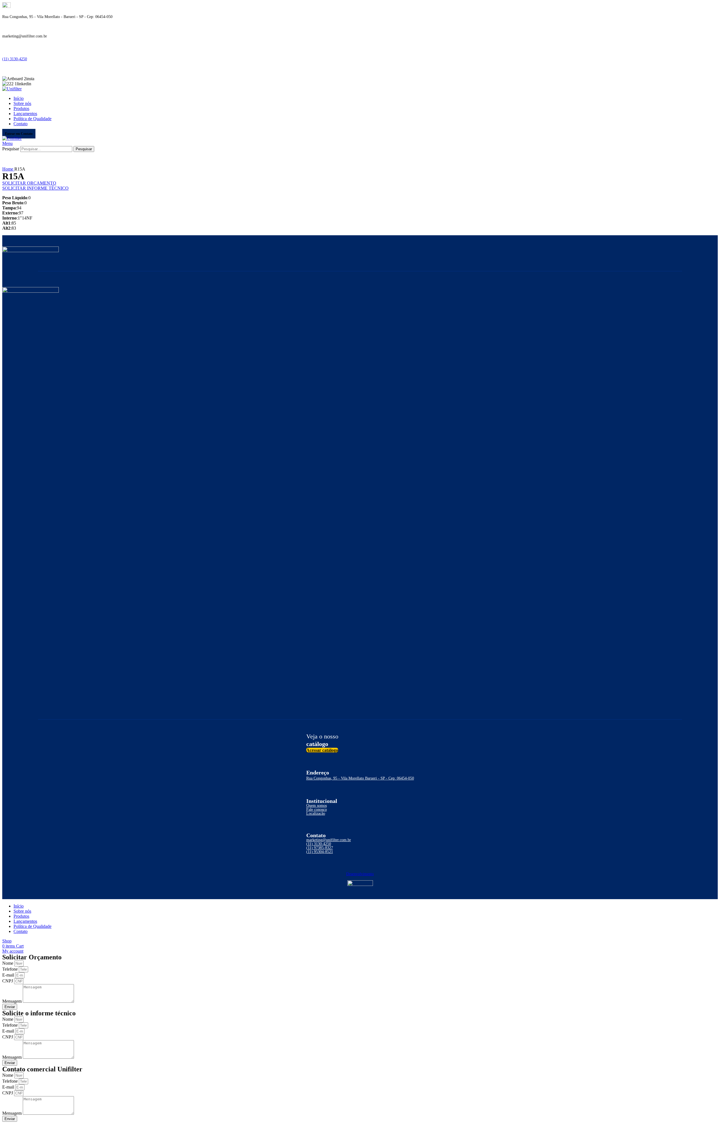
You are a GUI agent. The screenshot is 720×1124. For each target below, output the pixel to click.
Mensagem (12, 1001)
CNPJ (8, 981)
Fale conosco (316, 809)
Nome (8, 963)
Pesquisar (10, 148)
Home (8, 169)
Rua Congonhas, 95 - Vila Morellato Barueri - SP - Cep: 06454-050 (360, 778)
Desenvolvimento (360, 874)
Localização (315, 813)
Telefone (10, 969)
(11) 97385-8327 (319, 848)
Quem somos (316, 805)
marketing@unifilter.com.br (328, 840)
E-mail (8, 975)
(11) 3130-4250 (14, 59)
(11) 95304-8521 (319, 852)
